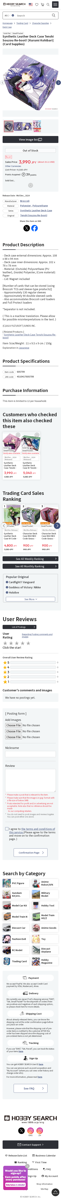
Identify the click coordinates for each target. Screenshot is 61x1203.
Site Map (44, 1189)
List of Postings (19, 627)
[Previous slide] (2, 82)
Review (10, 765)
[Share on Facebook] (34, 228)
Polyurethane (40, 205)
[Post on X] (26, 228)
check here (20, 1006)
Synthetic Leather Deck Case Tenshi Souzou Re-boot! (29, 336)
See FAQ (29, 1088)
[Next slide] (58, 82)
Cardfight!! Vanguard (21, 582)
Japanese (24, 347)
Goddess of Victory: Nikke (25, 587)
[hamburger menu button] (55, 4)
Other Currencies (13, 166)
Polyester (25, 205)
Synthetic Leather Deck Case (36, 210)
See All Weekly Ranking (30, 559)
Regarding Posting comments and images (37, 635)
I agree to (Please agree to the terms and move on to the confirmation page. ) (32, 834)
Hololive (14, 592)
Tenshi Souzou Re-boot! (33, 215)
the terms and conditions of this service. (32, 830)
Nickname (12, 748)
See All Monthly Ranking (29, 566)
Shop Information (44, 1184)
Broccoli (24, 200)
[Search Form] (48, 4)
